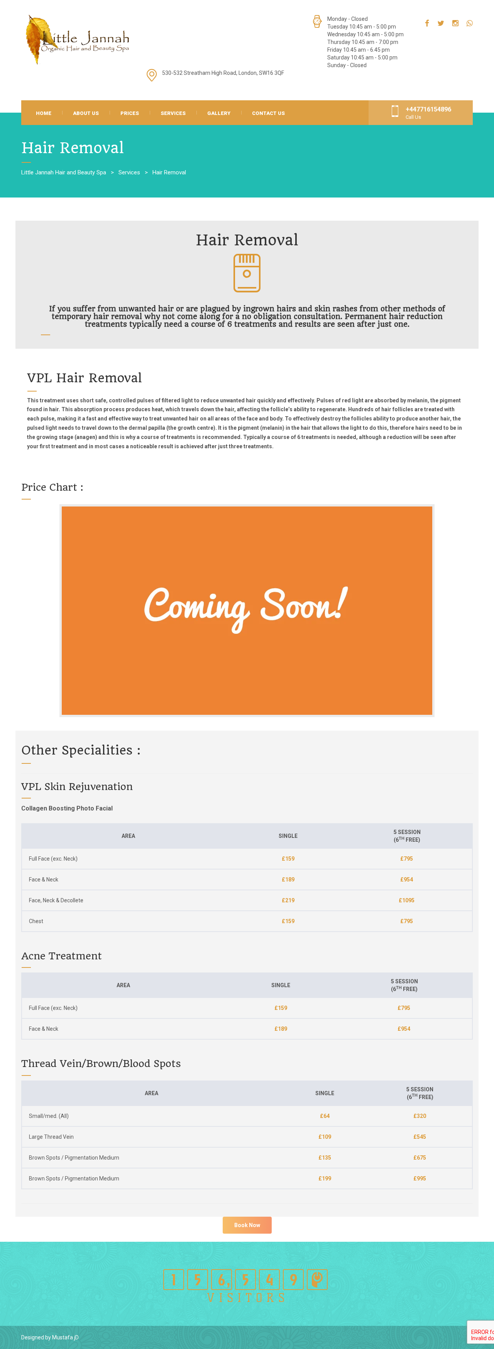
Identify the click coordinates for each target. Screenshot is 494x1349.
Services (173, 113)
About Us (86, 113)
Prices (129, 113)
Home (43, 113)
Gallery (218, 113)
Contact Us (268, 113)
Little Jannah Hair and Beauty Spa (63, 172)
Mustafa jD (65, 1337)
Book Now (247, 1225)
